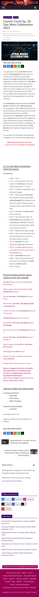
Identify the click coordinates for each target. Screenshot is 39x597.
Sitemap (33, 588)
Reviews (19, 582)
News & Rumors (7, 17)
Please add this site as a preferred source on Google (20, 567)
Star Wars (20, 34)
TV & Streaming (28, 582)
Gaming (19, 579)
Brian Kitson (17, 31)
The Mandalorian (31, 35)
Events (5, 579)
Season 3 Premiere (16, 318)
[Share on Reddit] (15, 66)
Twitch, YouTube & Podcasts (19, 585)
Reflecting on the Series (14, 351)
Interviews (32, 579)
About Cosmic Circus (13, 573)
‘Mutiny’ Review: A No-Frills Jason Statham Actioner (19, 549)
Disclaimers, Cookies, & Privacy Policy (16, 588)
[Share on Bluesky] (8, 66)
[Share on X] (22, 66)
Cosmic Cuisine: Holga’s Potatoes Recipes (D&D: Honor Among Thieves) (16, 452)
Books (24, 573)
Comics (30, 573)
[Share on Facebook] (11, 66)
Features (12, 579)
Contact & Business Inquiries (12, 576)
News (13, 582)
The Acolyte (23, 35)
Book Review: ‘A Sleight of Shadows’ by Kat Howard (23, 442)
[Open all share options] (4, 66)
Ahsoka (6, 34)
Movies (7, 582)
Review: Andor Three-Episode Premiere (17, 363)
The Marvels (7, 37)
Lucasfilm (15, 34)
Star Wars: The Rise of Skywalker (11, 35)
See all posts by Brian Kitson (12, 481)
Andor (10, 34)
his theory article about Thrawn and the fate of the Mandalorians (22, 250)
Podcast (16, 17)
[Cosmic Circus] (19, 1)
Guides (25, 579)
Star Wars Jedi (27, 34)
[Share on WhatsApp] (19, 66)
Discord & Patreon (30, 576)
